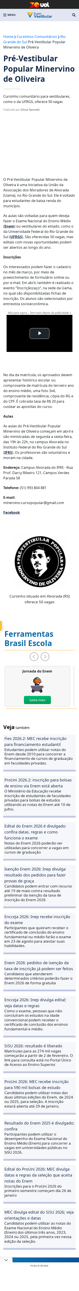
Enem (9, 226)
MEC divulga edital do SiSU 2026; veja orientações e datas (39, 1215)
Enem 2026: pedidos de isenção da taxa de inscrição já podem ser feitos (38, 965)
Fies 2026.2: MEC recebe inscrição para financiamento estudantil (35, 741)
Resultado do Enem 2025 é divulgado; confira (39, 1126)
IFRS (8, 452)
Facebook (11, 512)
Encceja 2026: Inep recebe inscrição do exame (37, 919)
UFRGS (16, 236)
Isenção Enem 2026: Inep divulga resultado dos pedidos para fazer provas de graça (35, 875)
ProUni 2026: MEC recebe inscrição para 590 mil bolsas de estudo (36, 1084)
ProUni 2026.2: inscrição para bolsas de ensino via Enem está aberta (38, 782)
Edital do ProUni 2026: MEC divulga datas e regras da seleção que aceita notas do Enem (38, 1175)
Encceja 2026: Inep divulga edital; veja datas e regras (35, 1002)
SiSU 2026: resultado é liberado (33, 1045)
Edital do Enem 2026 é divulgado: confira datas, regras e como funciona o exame (35, 832)
